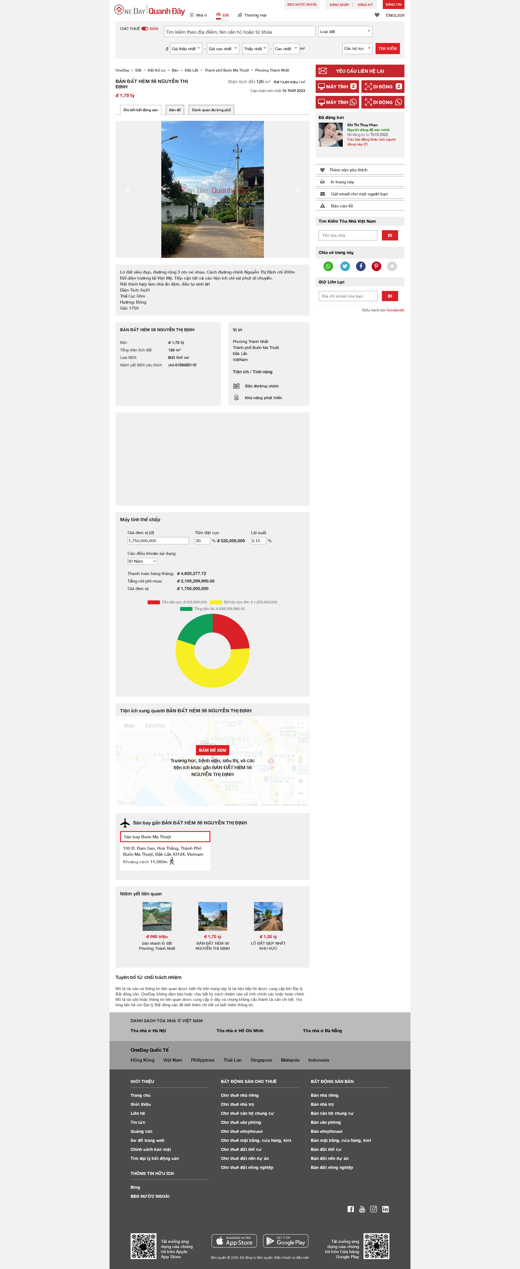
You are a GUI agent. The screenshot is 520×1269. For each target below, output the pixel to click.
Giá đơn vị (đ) (141, 532)
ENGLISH (395, 15)
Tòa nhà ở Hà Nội (148, 1030)
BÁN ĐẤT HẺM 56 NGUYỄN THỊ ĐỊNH (213, 946)
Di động (382, 86)
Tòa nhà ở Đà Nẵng (322, 1030)
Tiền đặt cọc (207, 532)
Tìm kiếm (388, 48)
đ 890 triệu (157, 936)
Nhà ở (201, 15)
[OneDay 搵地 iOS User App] (234, 1241)
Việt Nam (172, 1060)
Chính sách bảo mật (151, 1149)
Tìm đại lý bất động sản (155, 1158)
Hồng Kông (142, 1060)
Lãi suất (258, 532)
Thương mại (255, 15)
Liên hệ (138, 1113)
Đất (226, 15)
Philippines (203, 1060)
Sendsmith (395, 310)
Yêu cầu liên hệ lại (360, 71)
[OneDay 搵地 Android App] (286, 1241)
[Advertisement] (360, 410)
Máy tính (337, 86)
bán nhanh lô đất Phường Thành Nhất (157, 946)
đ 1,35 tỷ (268, 936)
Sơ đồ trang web (148, 1140)
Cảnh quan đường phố (211, 110)
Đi (390, 235)
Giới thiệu (141, 1104)
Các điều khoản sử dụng (151, 553)
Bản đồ (175, 110)
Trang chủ (141, 1095)
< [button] (128, 189)
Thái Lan (233, 1060)
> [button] (297, 189)
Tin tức (138, 1122)
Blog (135, 1187)
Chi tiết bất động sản (140, 110)
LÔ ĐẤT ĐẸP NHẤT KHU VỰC (268, 946)
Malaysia (290, 1060)
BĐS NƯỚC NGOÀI (302, 4)
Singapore (261, 1060)
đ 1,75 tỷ (212, 936)
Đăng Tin (393, 4)
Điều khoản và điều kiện (291, 1257)
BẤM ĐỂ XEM (212, 750)
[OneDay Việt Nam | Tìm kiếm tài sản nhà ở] (149, 10)
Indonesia (318, 1060)
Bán (325, 1095)
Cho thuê (240, 1095)
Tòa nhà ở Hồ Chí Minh (240, 1030)
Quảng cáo (142, 1131)
